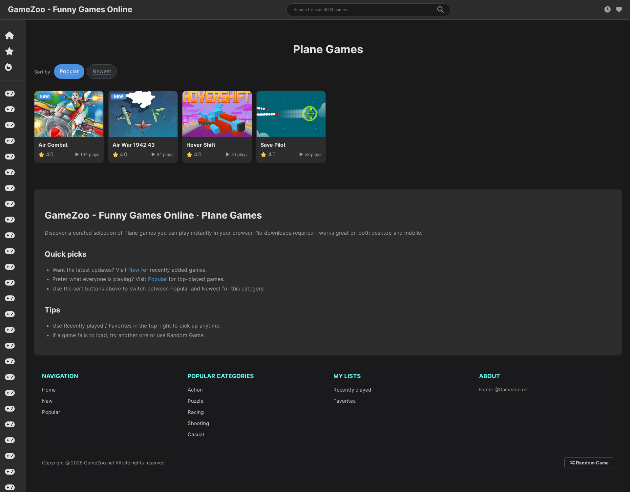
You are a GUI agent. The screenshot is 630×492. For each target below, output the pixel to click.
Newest (102, 71)
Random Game (592, 462)
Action (195, 390)
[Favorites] (619, 10)
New (133, 270)
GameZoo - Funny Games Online (70, 9)
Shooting (198, 423)
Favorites (344, 401)
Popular (69, 71)
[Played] (607, 10)
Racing (196, 412)
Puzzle (195, 401)
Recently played (352, 390)
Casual (196, 434)
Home (49, 390)
